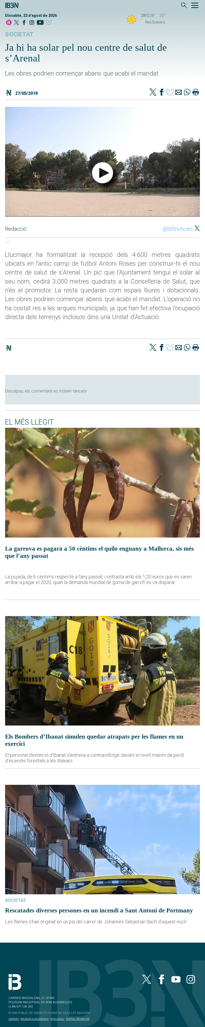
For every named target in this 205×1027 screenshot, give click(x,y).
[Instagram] (31, 23)
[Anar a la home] (8, 23)
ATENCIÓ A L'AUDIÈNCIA (35, 1018)
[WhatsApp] (187, 92)
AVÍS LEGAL (57, 1018)
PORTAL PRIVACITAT (78, 1018)
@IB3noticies (178, 229)
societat (19, 34)
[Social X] (16, 23)
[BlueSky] (49, 23)
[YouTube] (40, 23)
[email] (178, 92)
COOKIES (14, 1018)
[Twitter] (153, 92)
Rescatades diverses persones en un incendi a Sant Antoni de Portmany (99, 910)
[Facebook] (24, 23)
